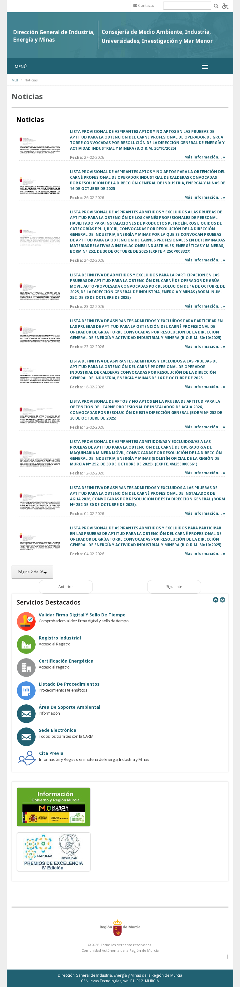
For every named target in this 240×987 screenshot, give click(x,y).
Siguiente (174, 586)
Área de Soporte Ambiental (69, 707)
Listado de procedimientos (69, 684)
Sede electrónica (57, 730)
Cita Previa (51, 753)
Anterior (65, 586)
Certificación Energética (66, 661)
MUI (15, 80)
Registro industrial (60, 638)
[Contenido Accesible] (225, 5)
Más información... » (204, 157)
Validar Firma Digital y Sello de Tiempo (82, 615)
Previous (215, 600)
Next (222, 600)
